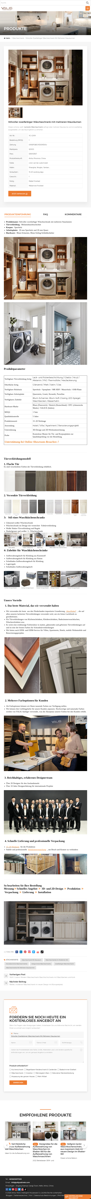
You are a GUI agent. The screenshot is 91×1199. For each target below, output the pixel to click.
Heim (8, 38)
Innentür (29, 1073)
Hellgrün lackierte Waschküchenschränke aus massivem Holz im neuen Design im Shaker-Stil (17, 1149)
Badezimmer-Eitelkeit (68, 1070)
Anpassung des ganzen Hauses (23, 1076)
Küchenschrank (17, 1070)
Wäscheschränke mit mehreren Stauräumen (20, 968)
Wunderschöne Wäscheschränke (16, 964)
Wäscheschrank (18, 38)
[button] (7, 1145)
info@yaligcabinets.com (20, 1182)
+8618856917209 (15, 1179)
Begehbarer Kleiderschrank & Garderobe (41, 1070)
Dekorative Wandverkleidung (63, 1073)
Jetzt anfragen (18, 194)
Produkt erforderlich (18, 1066)
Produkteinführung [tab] (17, 214)
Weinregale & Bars (42, 1073)
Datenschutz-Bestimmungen (45, 1195)
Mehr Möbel (42, 1076)
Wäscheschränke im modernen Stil (57, 960)
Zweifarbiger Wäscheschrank (64, 964)
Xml (30, 1195)
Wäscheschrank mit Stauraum (31, 960)
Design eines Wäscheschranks (41, 964)
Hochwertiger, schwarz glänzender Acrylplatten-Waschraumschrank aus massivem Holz (45, 1149)
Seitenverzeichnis (20, 1195)
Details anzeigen (12, 1162)
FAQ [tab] (45, 214)
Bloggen (9, 1195)
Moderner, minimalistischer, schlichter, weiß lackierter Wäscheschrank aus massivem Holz (73, 1149)
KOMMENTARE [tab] (73, 214)
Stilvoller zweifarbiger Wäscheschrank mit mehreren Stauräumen (35, 1036)
